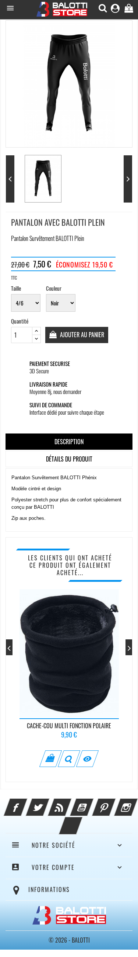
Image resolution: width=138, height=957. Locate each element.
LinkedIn (80, 821)
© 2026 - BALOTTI (69, 940)
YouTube (91, 803)
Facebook (25, 803)
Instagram (135, 803)
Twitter (47, 803)
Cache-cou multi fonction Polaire (69, 725)
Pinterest (113, 803)
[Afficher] (69, 758)
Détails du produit (69, 459)
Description (69, 441)
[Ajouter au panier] (50, 758)
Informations (49, 889)
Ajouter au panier (81, 334)
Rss (69, 803)
